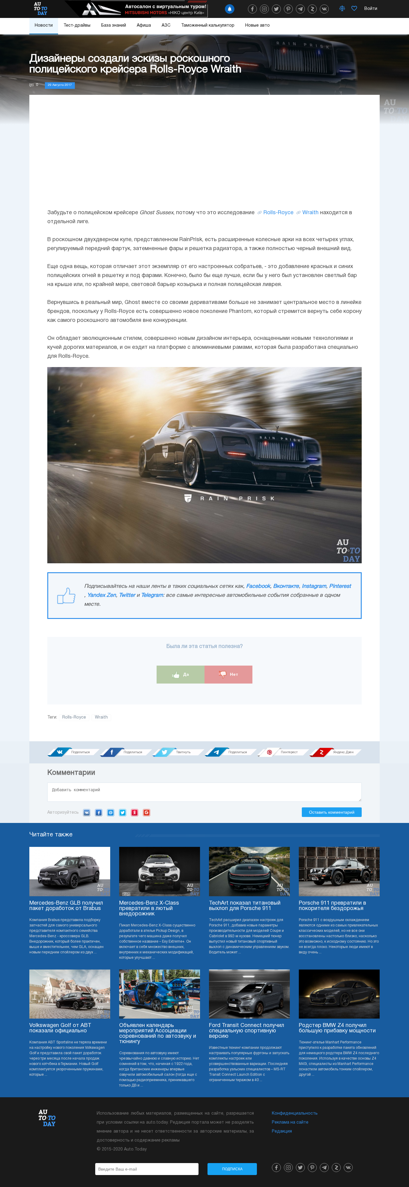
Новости (44, 26)
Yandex (134, 812)
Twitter (127, 595)
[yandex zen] (312, 8)
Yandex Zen (101, 595)
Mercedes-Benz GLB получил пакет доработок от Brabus (66, 906)
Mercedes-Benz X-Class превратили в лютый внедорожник (149, 909)
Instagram (314, 586)
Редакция (282, 1131)
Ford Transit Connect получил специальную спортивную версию (246, 1031)
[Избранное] (354, 9)
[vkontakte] (324, 8)
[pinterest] (288, 8)
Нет (233, 674)
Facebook (258, 586)
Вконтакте (286, 586)
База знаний (113, 26)
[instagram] (264, 8)
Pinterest (340, 586)
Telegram (152, 595)
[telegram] (300, 8)
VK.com (86, 812)
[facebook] (252, 8)
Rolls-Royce (278, 212)
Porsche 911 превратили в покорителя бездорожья (332, 906)
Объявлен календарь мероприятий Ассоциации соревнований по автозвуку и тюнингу (157, 1033)
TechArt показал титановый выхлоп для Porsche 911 (245, 906)
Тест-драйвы (76, 26)
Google (146, 812)
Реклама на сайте (290, 1122)
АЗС (166, 26)
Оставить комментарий (332, 812)
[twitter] (276, 8)
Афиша (144, 26)
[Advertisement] (204, 158)
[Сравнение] (342, 9)
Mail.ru (110, 812)
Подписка (232, 1169)
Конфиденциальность (295, 1114)
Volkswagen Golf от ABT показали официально (60, 1028)
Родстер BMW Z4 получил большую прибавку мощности (337, 1028)
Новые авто (257, 26)
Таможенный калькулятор (207, 26)
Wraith (310, 212)
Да (185, 674)
